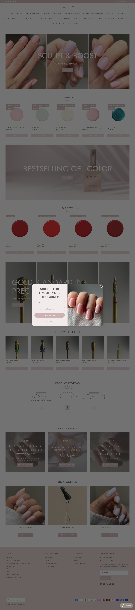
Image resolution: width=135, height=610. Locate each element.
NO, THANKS (49, 321)
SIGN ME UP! (49, 315)
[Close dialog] (101, 286)
